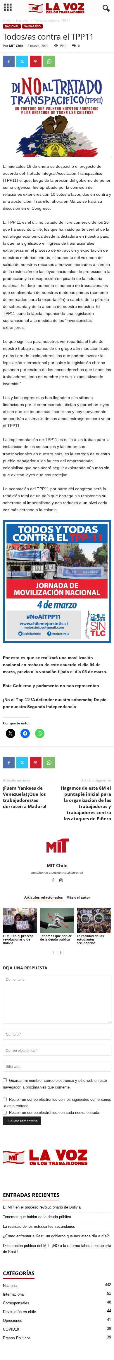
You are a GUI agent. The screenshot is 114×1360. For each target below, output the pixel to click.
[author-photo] (57, 846)
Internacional (14, 1294)
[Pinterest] (36, 61)
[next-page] (60, 953)
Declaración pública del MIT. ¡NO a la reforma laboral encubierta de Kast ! (57, 1248)
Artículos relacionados (43, 897)
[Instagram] (61, 881)
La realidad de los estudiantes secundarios (90, 939)
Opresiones (12, 1320)
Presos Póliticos (17, 1338)
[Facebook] (9, 61)
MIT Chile (16, 45)
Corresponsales (16, 1303)
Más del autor (78, 897)
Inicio (7, 20)
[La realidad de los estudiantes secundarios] (94, 920)
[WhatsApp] (49, 61)
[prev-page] (53, 953)
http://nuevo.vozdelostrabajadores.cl (57, 872)
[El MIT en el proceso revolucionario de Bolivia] (20, 920)
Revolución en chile (19, 1312)
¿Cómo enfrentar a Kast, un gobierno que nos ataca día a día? (56, 1236)
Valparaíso (32, 26)
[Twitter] (22, 61)
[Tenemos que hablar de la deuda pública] (57, 920)
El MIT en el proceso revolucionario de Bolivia (18, 939)
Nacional (22, 20)
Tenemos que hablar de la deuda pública (56, 937)
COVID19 (11, 1329)
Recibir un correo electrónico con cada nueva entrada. (54, 1112)
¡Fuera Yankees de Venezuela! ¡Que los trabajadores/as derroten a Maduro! (24, 797)
